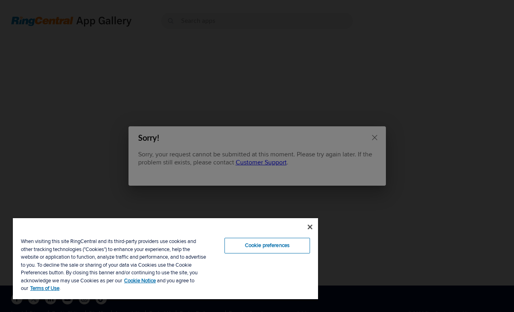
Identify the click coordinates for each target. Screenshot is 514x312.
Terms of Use (44, 288)
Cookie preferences (267, 245)
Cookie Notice (140, 281)
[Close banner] (310, 227)
